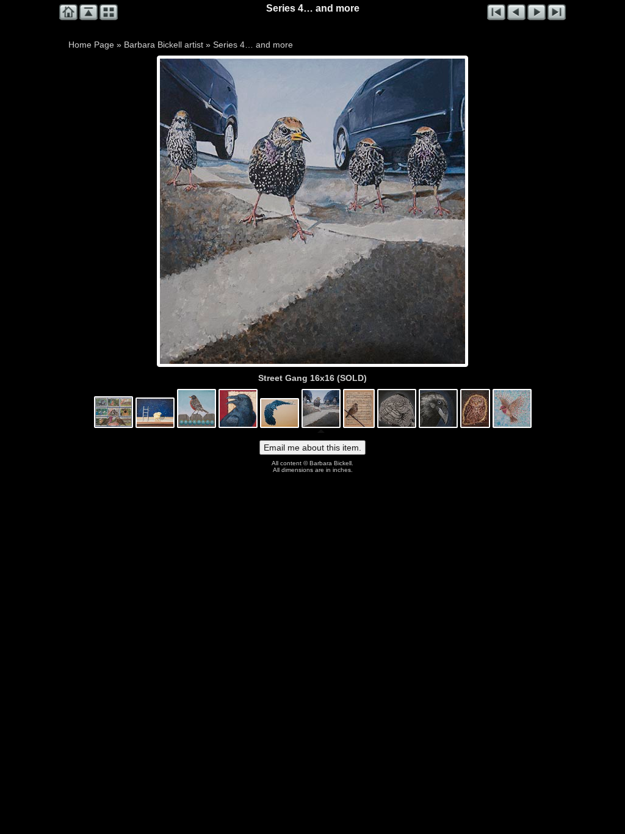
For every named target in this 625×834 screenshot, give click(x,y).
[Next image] (373, 211)
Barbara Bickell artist (163, 44)
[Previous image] (221, 211)
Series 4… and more (253, 44)
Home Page (91, 44)
